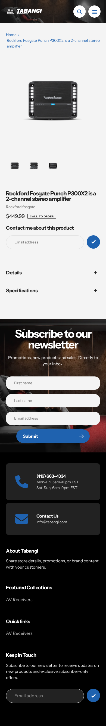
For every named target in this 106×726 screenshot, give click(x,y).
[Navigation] (94, 11)
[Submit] (93, 695)
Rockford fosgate (20, 206)
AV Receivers (19, 599)
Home (11, 34)
